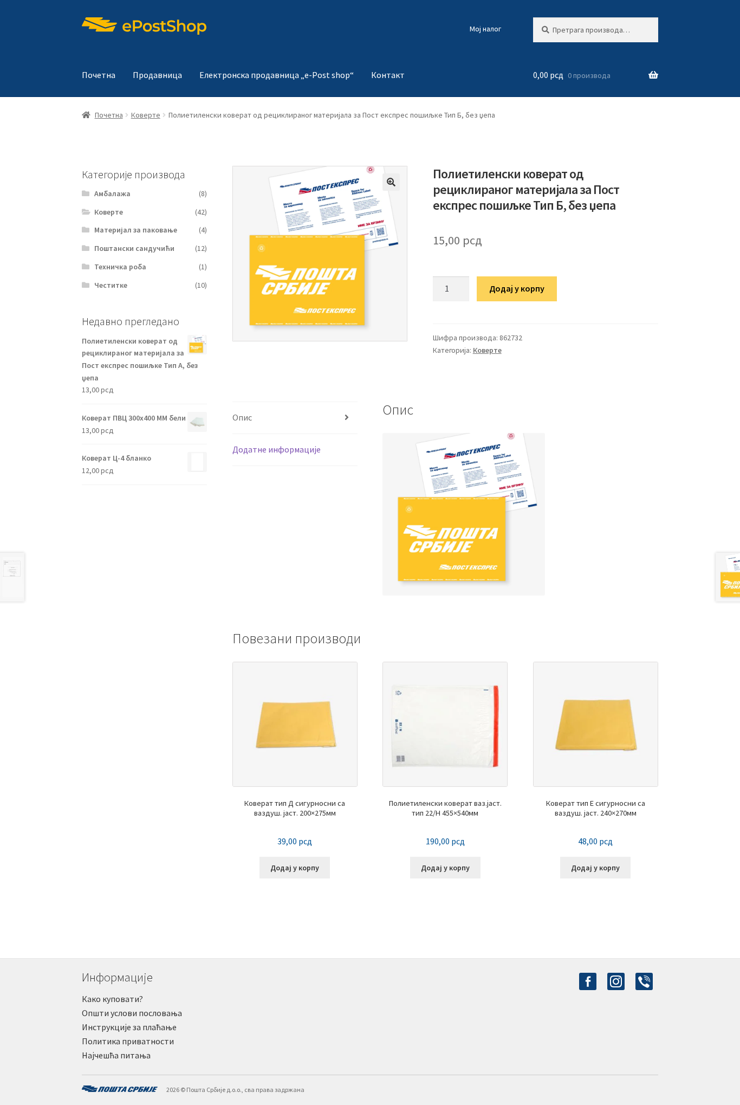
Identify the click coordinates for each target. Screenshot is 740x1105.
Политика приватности (128, 1041)
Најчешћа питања (116, 1055)
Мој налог (485, 29)
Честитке (110, 285)
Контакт (388, 74)
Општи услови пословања (132, 1012)
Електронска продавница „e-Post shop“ (276, 74)
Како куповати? (112, 998)
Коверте (145, 115)
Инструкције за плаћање (129, 1027)
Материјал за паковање (135, 230)
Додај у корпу (516, 288)
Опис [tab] (242, 417)
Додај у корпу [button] (294, 868)
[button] (391, 182)
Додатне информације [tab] (276, 449)
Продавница (157, 74)
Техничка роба (120, 267)
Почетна (98, 74)
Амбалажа (112, 193)
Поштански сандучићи (134, 248)
